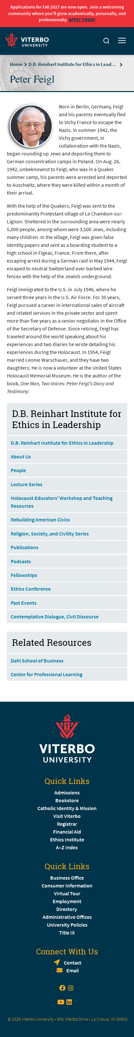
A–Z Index (67, 847)
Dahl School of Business (37, 660)
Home (16, 64)
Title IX (67, 932)
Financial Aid (67, 831)
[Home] (29, 39)
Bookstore (67, 800)
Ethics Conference (31, 588)
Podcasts (21, 561)
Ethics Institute (67, 839)
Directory (67, 909)
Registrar (67, 824)
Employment (67, 901)
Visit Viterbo (67, 816)
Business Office (67, 877)
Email (72, 970)
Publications (24, 547)
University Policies (67, 924)
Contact (72, 962)
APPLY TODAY (82, 20)
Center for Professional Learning (46, 674)
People (18, 470)
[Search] (106, 41)
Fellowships (24, 575)
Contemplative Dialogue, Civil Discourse (55, 616)
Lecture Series (26, 484)
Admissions (67, 792)
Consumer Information (67, 885)
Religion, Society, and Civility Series (50, 533)
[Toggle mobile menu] (122, 41)
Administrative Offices (67, 917)
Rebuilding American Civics (41, 519)
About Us (21, 456)
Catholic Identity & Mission (67, 808)
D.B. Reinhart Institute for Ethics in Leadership (73, 64)
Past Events (23, 602)
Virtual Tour (67, 893)
